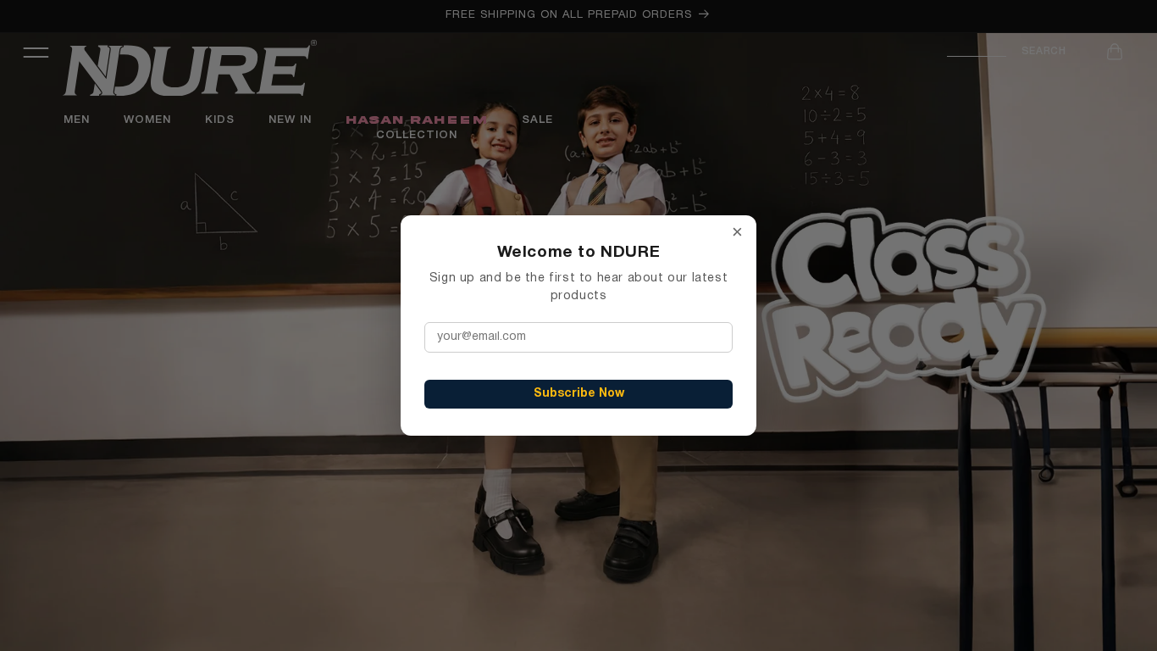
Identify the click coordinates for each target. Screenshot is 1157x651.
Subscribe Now (579, 393)
